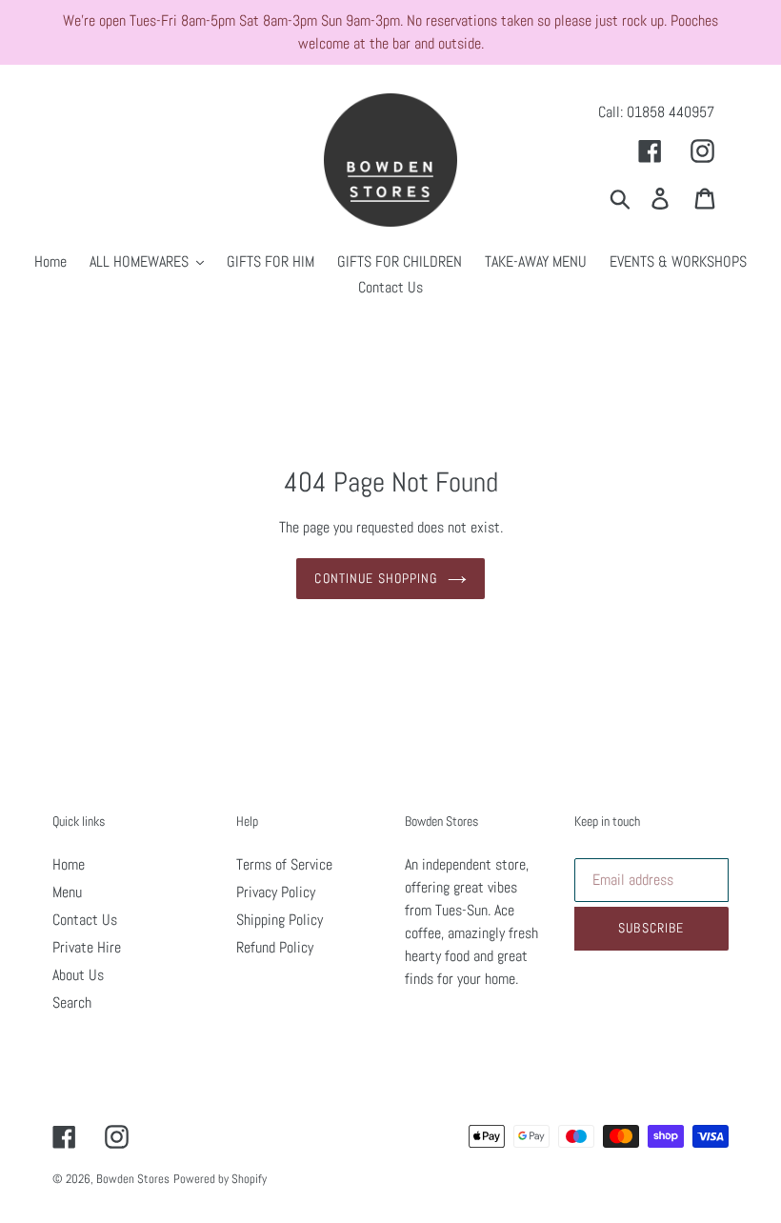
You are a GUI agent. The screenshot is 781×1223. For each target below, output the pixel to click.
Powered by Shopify (220, 1179)
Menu (67, 892)
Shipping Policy (279, 920)
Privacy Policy (275, 892)
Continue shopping (375, 578)
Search (71, 1002)
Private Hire (86, 947)
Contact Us (84, 920)
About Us (78, 975)
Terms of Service (284, 864)
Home (68, 864)
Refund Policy (274, 947)
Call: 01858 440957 (656, 112)
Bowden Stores (133, 1179)
